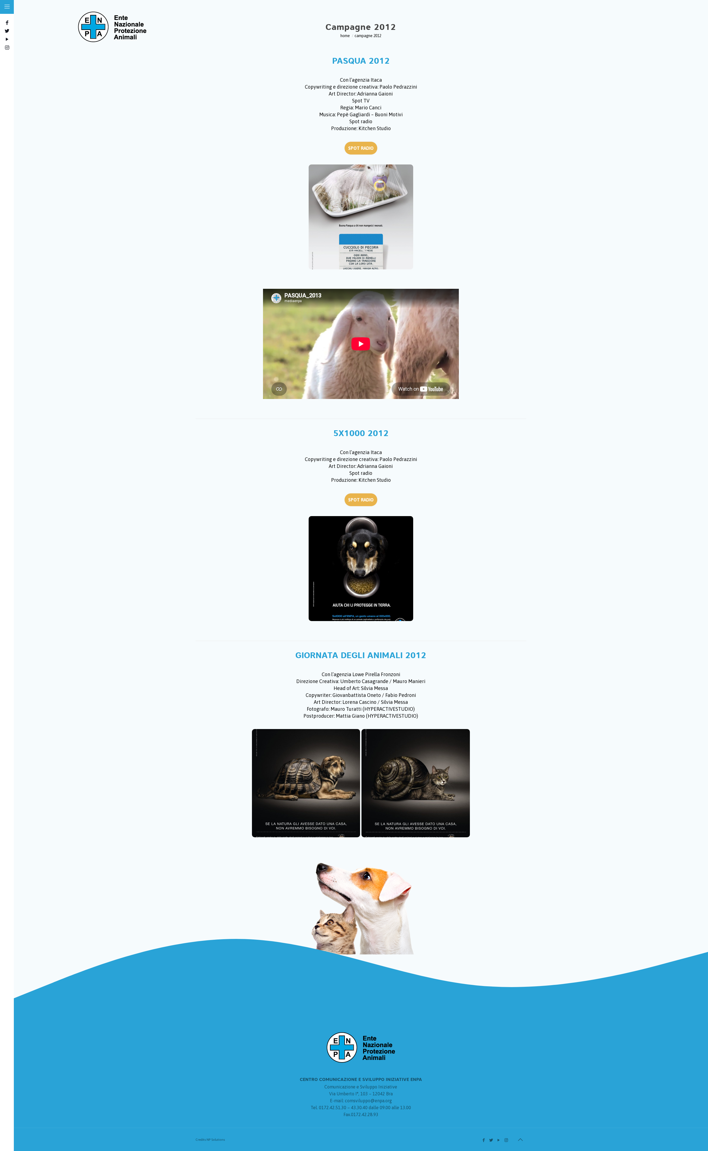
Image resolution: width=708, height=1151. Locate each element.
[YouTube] (6, 39)
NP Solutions (216, 1140)
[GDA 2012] (306, 783)
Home (345, 36)
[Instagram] (6, 47)
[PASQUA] (361, 216)
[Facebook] (6, 22)
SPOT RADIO (361, 148)
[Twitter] (6, 31)
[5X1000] (361, 568)
